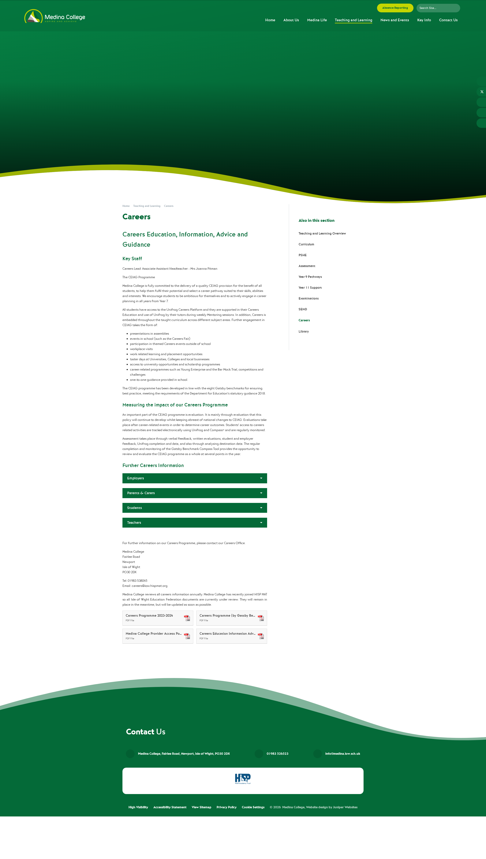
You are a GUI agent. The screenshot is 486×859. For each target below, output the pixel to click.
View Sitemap (201, 807)
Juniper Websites (345, 807)
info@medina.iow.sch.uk (342, 754)
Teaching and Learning (146, 206)
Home (126, 206)
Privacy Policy (227, 807)
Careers (168, 206)
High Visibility (138, 807)
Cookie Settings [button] (253, 807)
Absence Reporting (395, 8)
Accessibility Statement (169, 807)
